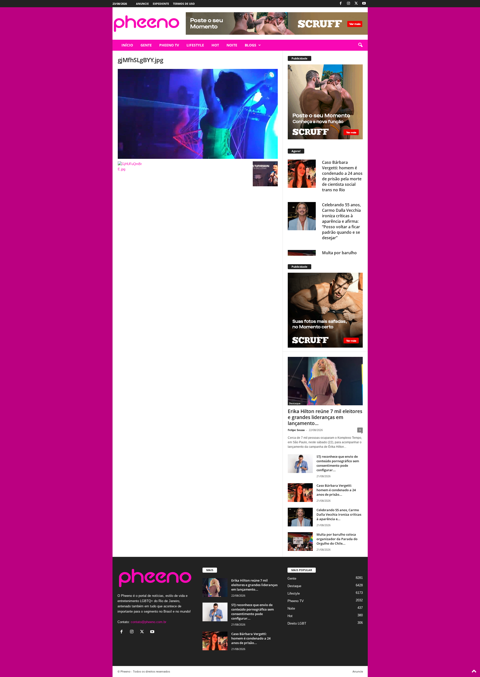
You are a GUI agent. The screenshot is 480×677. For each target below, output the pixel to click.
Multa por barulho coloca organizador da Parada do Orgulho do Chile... (337, 539)
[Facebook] (341, 3)
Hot (290, 616)
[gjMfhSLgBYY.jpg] (198, 114)
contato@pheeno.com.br (148, 622)
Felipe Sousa (296, 430)
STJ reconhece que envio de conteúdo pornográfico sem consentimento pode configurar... (337, 463)
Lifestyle (294, 593)
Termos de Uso (184, 3)
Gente (292, 578)
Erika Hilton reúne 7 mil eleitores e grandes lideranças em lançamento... (325, 417)
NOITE (231, 45)
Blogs (250, 45)
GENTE (146, 45)
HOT (215, 45)
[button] (360, 45)
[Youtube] (364, 3)
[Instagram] (349, 3)
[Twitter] (356, 3)
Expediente (161, 3)
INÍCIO (127, 45)
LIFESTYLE (195, 45)
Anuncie (142, 3)
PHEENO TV (169, 45)
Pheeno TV (296, 601)
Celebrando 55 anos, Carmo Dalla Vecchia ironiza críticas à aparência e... (338, 514)
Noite (291, 608)
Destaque (294, 403)
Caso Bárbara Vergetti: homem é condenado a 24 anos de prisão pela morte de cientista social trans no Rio (342, 176)
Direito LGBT (297, 623)
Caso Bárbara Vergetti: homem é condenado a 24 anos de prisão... (336, 490)
